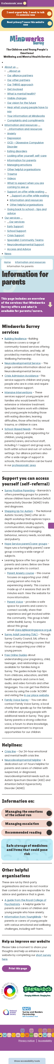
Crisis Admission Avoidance (22, 376)
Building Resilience (16, 338)
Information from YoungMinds (23, 917)
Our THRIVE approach (20, 84)
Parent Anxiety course (20, 573)
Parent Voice (15, 602)
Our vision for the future (21, 103)
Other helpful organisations (24, 169)
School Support (16, 231)
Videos (11, 178)
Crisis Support (15, 235)
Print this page (18, 968)
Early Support (15, 226)
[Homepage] (27, 39)
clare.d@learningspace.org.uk (33, 630)
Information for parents (21, 160)
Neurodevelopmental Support (25, 244)
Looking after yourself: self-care (27, 156)
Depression (14, 138)
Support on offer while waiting (25, 192)
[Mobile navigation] (50, 3)
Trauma (12, 174)
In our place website (36, 695)
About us (10, 67)
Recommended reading (23, 832)
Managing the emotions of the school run (24, 813)
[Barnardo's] (38, 991)
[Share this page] (39, 3)
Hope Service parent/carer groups (26, 544)
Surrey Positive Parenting (20, 490)
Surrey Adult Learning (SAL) (21, 634)
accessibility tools (27, 1061)
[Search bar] (45, 3)
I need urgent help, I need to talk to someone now (25, 13)
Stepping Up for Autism (19, 511)
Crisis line (10, 751)
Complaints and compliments (25, 120)
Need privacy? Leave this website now (25, 23)
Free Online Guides (16, 655)
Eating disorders (17, 151)
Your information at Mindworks (26, 116)
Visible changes (16, 98)
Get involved (15, 89)
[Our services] (21, 218)
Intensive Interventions (18, 392)
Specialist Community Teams (25, 240)
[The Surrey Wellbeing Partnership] (9, 991)
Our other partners (18, 80)
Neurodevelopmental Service (23, 363)
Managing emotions (19, 165)
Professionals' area (11, 3)
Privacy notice (26, 1040)
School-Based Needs (18, 429)
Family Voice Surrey (17, 700)
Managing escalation (22, 823)
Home (7, 262)
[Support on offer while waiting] (46, 192)
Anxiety (11, 133)
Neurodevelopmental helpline (23, 760)
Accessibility (45, 1040)
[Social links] (51, 526)
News (8, 253)
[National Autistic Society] (9, 1012)
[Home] (6, 62)
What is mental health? (21, 94)
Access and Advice (19, 249)
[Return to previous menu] (11, 196)
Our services (12, 218)
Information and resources (21, 125)
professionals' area (24, 465)
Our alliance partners (20, 75)
